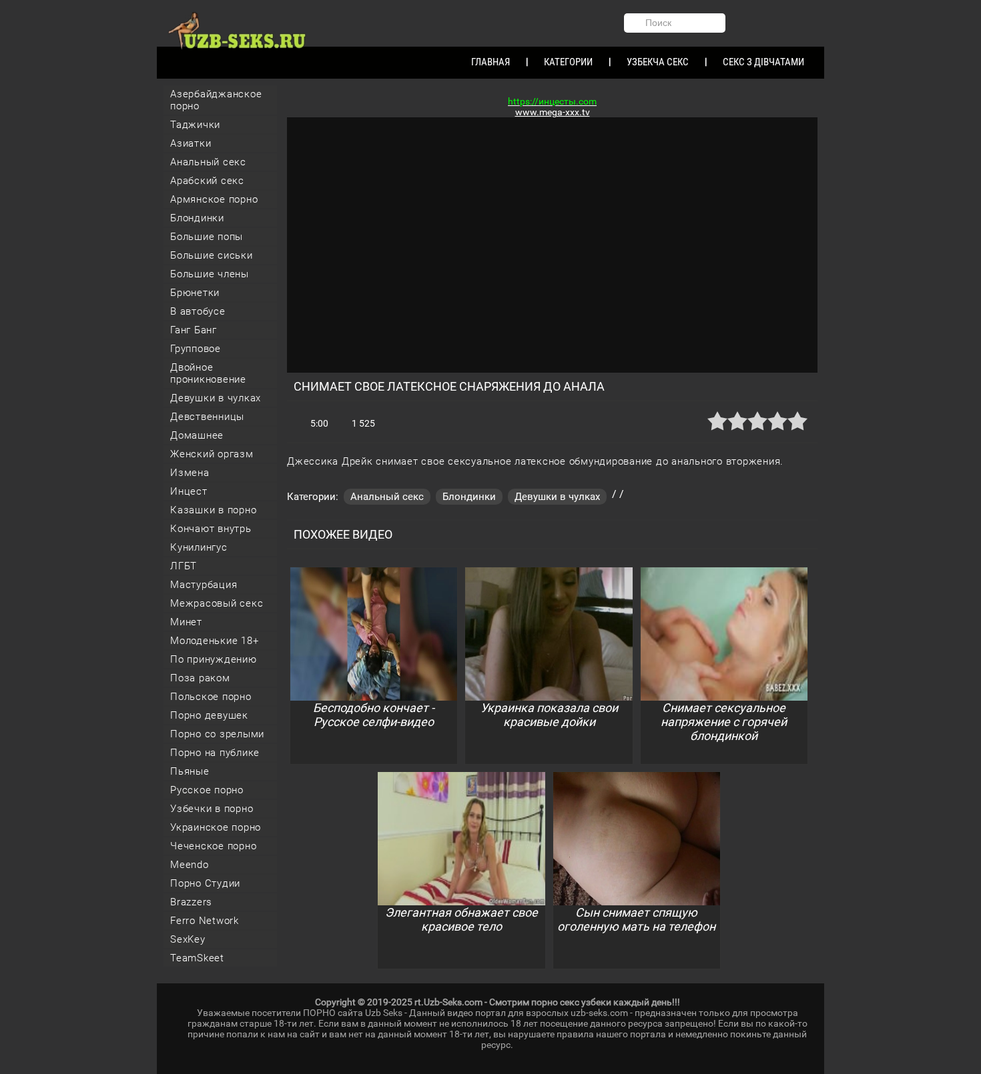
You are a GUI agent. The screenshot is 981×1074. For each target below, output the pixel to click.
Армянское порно (214, 199)
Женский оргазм (212, 454)
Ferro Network (204, 921)
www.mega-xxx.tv (552, 112)
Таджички (195, 125)
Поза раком (200, 678)
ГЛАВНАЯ (490, 62)
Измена (190, 473)
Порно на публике (215, 753)
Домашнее (197, 435)
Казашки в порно (213, 510)
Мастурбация (203, 585)
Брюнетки (195, 293)
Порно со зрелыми (217, 734)
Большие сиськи (211, 255)
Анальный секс (208, 162)
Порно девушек (209, 715)
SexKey (188, 939)
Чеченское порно (213, 846)
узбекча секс (658, 62)
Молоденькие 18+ (214, 641)
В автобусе (198, 311)
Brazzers (191, 902)
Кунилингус (199, 547)
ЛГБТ (183, 566)
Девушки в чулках (215, 398)
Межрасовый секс (216, 603)
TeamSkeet (197, 958)
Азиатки (190, 143)
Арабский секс (207, 181)
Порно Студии (205, 883)
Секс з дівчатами (763, 62)
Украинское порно (215, 827)
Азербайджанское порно (216, 100)
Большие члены (209, 274)
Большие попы (206, 237)
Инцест (189, 491)
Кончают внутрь (211, 529)
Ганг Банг (193, 330)
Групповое (195, 349)
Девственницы (207, 417)
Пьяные (190, 771)
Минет (186, 622)
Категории (568, 62)
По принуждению (213, 659)
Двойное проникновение (208, 373)
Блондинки (197, 218)
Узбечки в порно (211, 809)
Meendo (189, 865)
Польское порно (211, 697)
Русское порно (207, 790)
